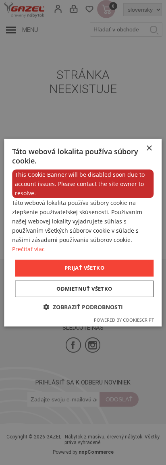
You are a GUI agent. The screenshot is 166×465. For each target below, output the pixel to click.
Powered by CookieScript (124, 320)
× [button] (149, 148)
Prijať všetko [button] (84, 267)
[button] (83, 307)
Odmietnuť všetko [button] (84, 288)
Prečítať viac (28, 249)
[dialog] (83, 232)
